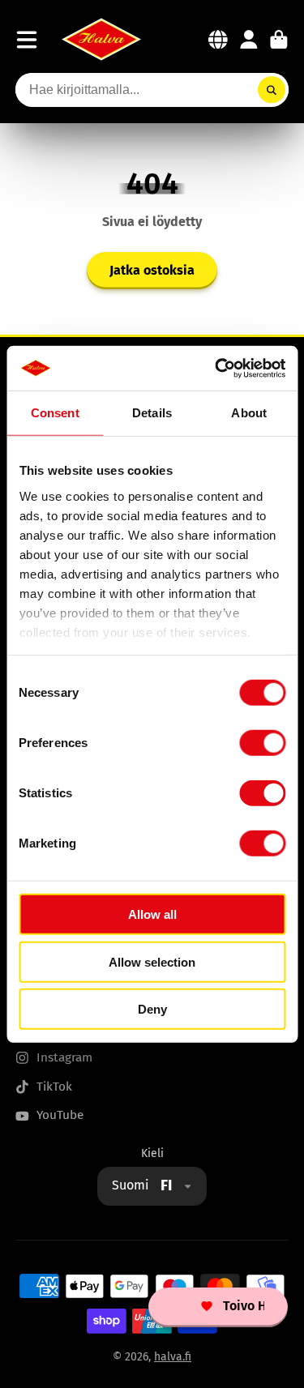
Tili (249, 39)
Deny (152, 1009)
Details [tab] (152, 413)
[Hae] (271, 90)
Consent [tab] (55, 413)
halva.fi (172, 1357)
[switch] (262, 743)
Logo (101, 39)
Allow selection (152, 961)
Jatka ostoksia (152, 270)
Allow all (152, 914)
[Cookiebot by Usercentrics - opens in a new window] (216, 367)
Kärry (279, 39)
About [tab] (249, 413)
